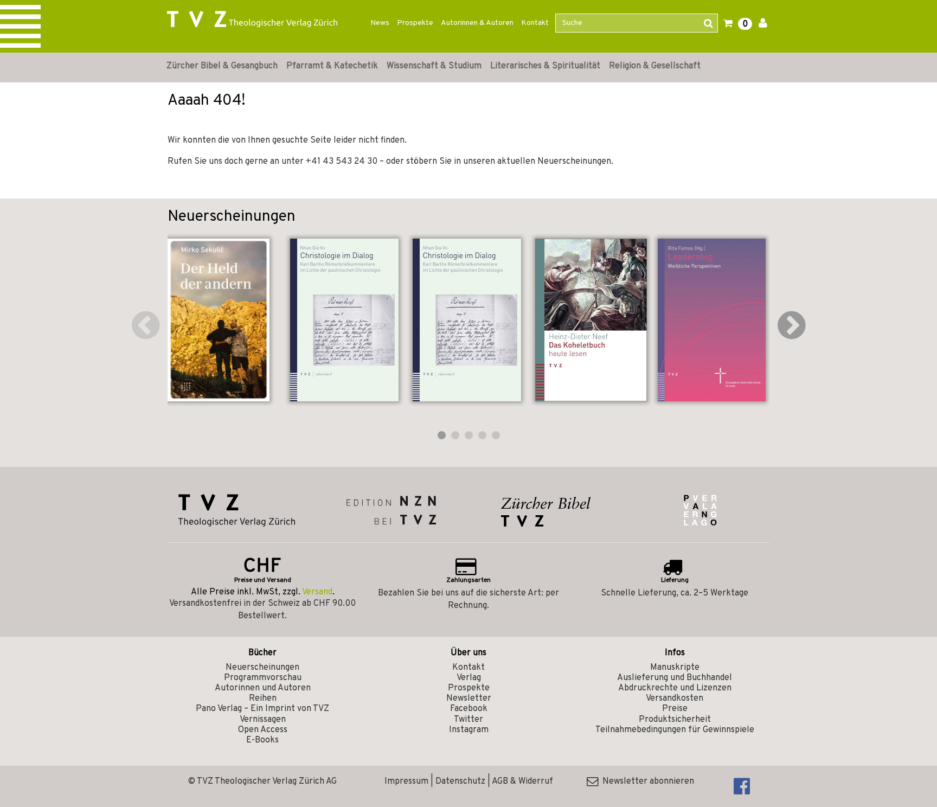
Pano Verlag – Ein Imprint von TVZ (262, 708)
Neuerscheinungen (262, 667)
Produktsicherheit (675, 719)
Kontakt (535, 23)
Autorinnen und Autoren (263, 688)
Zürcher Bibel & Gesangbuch (222, 66)
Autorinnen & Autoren (477, 23)
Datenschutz (460, 781)
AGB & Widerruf (522, 781)
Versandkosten (674, 698)
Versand (317, 592)
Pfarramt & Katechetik (332, 66)
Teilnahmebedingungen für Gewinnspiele (674, 730)
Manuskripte (674, 667)
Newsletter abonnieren (646, 781)
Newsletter (468, 698)
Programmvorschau (262, 677)
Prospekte (415, 23)
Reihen (263, 698)
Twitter (468, 719)
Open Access (262, 730)
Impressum (406, 781)
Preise (675, 708)
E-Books (262, 740)
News (379, 23)
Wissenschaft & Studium (434, 66)
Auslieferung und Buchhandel (674, 677)
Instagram (469, 730)
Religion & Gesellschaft (655, 66)
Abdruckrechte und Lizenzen (674, 688)
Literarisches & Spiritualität (545, 66)
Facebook (468, 708)
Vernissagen (263, 719)
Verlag (469, 677)
